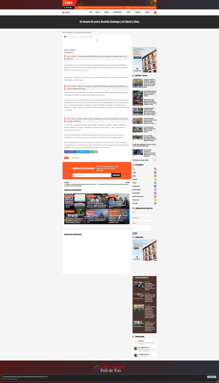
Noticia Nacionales (75, 158)
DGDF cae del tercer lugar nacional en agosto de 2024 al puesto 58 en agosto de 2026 (75, 205)
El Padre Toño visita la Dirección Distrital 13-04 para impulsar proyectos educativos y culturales (150, 121)
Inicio (90, 12)
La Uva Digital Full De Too (143, 348)
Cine (134, 169)
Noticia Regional (136, 193)
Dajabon (134, 173)
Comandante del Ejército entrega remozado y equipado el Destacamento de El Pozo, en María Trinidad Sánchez (96, 205)
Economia (135, 179)
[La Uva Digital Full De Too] (109, 372)
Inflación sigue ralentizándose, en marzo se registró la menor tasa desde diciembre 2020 (144, 145)
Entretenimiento (136, 186)
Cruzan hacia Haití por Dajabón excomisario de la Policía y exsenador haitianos (149, 129)
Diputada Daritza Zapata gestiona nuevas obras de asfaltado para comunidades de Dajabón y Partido (150, 8)
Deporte (134, 176)
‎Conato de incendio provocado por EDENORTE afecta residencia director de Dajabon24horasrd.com (150, 138)
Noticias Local (136, 200)
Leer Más (45, 377)
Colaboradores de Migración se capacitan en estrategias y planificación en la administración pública (117, 204)
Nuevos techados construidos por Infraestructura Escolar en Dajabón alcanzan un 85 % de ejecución (150, 153)
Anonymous (141, 341)
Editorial (134, 183)
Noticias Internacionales (138, 196)
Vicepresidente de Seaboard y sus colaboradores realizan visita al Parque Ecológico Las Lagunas (74, 220)
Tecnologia (135, 203)
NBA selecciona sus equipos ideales (140, 160)
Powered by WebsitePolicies (10, 379)
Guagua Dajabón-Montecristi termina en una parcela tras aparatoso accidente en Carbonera (101, 8)
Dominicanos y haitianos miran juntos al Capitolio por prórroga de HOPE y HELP (96, 220)
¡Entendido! (211, 377)
